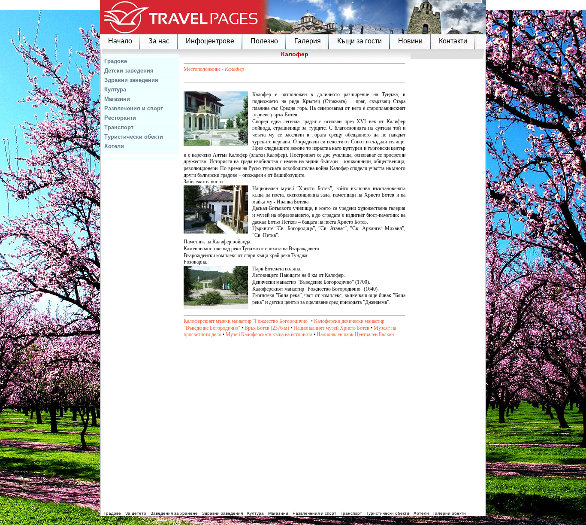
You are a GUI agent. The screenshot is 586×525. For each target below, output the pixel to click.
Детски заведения (129, 70)
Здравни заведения (131, 80)
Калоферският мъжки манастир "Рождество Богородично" (247, 321)
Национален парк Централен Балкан (355, 334)
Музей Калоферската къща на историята (269, 334)
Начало (120, 41)
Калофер (234, 69)
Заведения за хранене (174, 513)
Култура (115, 89)
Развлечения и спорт (133, 108)
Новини (410, 41)
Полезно (264, 41)
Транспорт (118, 127)
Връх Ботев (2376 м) (267, 328)
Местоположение (202, 69)
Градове (115, 61)
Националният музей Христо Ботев (331, 328)
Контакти (453, 41)
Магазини (117, 99)
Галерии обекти (449, 513)
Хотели (114, 146)
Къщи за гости (359, 41)
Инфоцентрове (210, 41)
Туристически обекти (133, 137)
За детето (135, 513)
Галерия (307, 41)
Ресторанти (120, 118)
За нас (158, 41)
